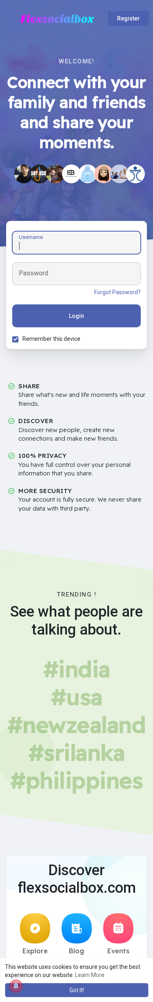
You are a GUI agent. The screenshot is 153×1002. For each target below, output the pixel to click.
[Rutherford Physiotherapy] (135, 173)
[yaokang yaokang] (55, 173)
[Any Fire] (39, 173)
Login (76, 316)
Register (128, 18)
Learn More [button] (89, 975)
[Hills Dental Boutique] (71, 173)
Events (118, 951)
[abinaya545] (103, 173)
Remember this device (51, 339)
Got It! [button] (76, 990)
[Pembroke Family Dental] (119, 173)
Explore (35, 951)
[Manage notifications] (15, 986)
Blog (76, 951)
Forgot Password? (117, 292)
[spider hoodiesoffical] (87, 173)
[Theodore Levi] (23, 173)
